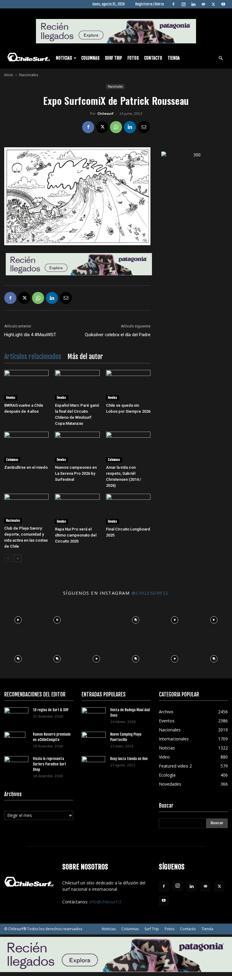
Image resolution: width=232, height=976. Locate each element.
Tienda (174, 58)
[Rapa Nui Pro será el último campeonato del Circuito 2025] (77, 509)
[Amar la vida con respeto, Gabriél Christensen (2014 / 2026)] (128, 447)
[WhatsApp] (116, 127)
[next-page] (17, 558)
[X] (213, 4)
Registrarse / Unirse (149, 4)
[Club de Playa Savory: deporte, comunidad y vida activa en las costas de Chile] (26, 508)
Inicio (8, 74)
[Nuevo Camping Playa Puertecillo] (94, 739)
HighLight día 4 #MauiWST (30, 334)
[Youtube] (223, 4)
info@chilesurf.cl (105, 902)
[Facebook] (173, 4)
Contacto (153, 58)
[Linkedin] (193, 4)
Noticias (64, 58)
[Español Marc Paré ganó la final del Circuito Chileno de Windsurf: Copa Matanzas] (77, 385)
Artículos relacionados (32, 356)
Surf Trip (113, 58)
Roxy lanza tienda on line (129, 758)
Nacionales (115, 86)
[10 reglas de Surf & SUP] (16, 715)
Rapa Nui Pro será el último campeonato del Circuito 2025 (75, 535)
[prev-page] (8, 558)
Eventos (10, 397)
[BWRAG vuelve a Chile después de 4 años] (26, 385)
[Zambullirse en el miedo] (26, 447)
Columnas (90, 58)
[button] (220, 58)
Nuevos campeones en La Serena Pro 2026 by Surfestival (76, 473)
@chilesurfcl (150, 593)
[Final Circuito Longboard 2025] (128, 509)
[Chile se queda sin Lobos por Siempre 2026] (128, 385)
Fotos (133, 58)
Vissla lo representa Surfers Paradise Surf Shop (49, 764)
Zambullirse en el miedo (26, 467)
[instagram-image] (18, 618)
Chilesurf (105, 113)
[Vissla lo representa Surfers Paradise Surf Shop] (16, 762)
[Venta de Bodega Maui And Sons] (94, 715)
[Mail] (203, 4)
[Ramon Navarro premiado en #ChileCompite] (16, 742)
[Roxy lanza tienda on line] (94, 766)
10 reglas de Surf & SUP (51, 710)
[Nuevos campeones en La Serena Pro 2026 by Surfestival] (77, 447)
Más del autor (85, 356)
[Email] (144, 127)
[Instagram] (183, 4)
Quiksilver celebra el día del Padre (117, 334)
